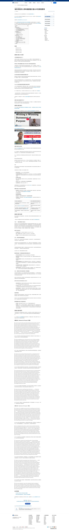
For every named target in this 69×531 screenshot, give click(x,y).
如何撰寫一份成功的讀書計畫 (31, 110)
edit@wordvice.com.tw (16, 518)
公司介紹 (45, 516)
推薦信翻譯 (37, 519)
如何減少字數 (26, 208)
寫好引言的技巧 (18, 36)
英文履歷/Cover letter (47, 40)
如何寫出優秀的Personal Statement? (22, 19)
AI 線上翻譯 (53, 519)
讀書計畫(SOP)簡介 (17, 27)
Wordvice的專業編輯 (20, 316)
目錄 (15, 26)
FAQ (49, 0)
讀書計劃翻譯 (37, 518)
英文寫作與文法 (46, 33)
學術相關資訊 (45, 29)
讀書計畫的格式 (17, 31)
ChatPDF (30, 185)
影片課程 (46, 31)
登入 (51, 2)
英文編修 (26, 2)
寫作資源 (18, 501)
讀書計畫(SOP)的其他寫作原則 (19, 34)
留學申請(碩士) (46, 39)
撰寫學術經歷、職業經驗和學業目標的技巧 (20, 38)
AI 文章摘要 (53, 518)
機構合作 (45, 519)
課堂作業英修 (37, 501)
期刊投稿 (46, 32)
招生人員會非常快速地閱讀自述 (28, 197)
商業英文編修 (33, 501)
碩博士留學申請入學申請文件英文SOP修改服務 (24, 22)
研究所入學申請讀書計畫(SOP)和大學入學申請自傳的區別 (22, 28)
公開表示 (39, 90)
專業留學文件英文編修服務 (26, 191)
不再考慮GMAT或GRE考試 (36, 87)
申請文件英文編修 (28, 503)
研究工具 (38, 2)
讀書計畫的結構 (17, 35)
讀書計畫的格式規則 (18, 32)
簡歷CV (26, 96)
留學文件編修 (30, 519)
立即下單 (55, 2)
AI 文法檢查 (53, 516)
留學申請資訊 (45, 35)
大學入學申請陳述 (38, 23)
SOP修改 (27, 496)
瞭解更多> (24, 0)
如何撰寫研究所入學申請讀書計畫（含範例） (25, 107)
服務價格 (34, 2)
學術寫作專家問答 (46, 30)
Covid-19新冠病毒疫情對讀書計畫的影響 (20, 30)
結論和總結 (17, 39)
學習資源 (42, 2)
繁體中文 (55, 0)
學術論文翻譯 (37, 516)
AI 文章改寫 (53, 517)
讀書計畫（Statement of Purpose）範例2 (20, 42)
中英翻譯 (30, 2)
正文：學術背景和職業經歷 (19, 37)
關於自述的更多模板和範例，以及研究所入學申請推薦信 (23, 494)
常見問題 (45, 518)
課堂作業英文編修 (31, 518)
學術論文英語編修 (31, 516)
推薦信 (29, 96)
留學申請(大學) (46, 38)
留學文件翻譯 (25, 501)
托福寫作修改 (29, 501)
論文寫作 (46, 34)
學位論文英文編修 (31, 517)
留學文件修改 (21, 501)
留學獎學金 (46, 37)
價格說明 (45, 517)
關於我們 (51, 0)
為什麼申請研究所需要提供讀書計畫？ (20, 29)
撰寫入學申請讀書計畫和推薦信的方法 (19, 128)
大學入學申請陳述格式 (19, 148)
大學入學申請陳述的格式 (36, 219)
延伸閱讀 (16, 43)
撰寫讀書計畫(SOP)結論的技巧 (19, 40)
